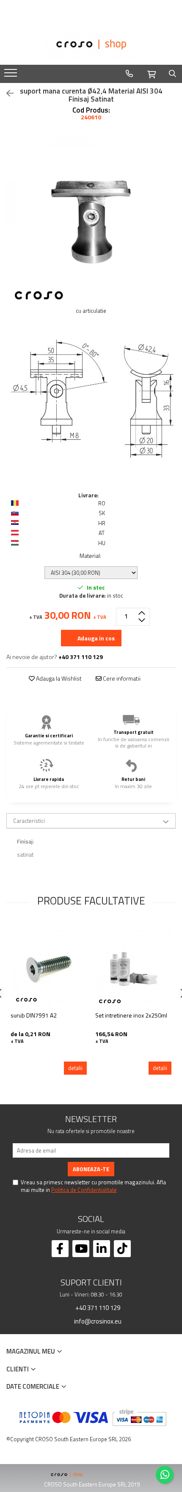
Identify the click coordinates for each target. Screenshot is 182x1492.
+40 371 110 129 (97, 1307)
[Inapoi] (6, 93)
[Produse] (11, 75)
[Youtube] (80, 1248)
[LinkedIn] (101, 1248)
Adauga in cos (95, 638)
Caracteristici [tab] (29, 820)
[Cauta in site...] (172, 73)
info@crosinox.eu (97, 1321)
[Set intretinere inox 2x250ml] (133, 968)
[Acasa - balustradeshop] (91, 44)
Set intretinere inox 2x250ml (131, 1015)
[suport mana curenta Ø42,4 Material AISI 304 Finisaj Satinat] (91, 222)
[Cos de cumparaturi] (151, 73)
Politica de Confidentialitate (84, 1190)
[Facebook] (60, 1248)
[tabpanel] (91, 222)
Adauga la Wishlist (58, 678)
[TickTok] (122, 1248)
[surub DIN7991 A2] (49, 968)
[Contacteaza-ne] (129, 73)
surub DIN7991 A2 (34, 1015)
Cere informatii (121, 678)
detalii (75, 1068)
